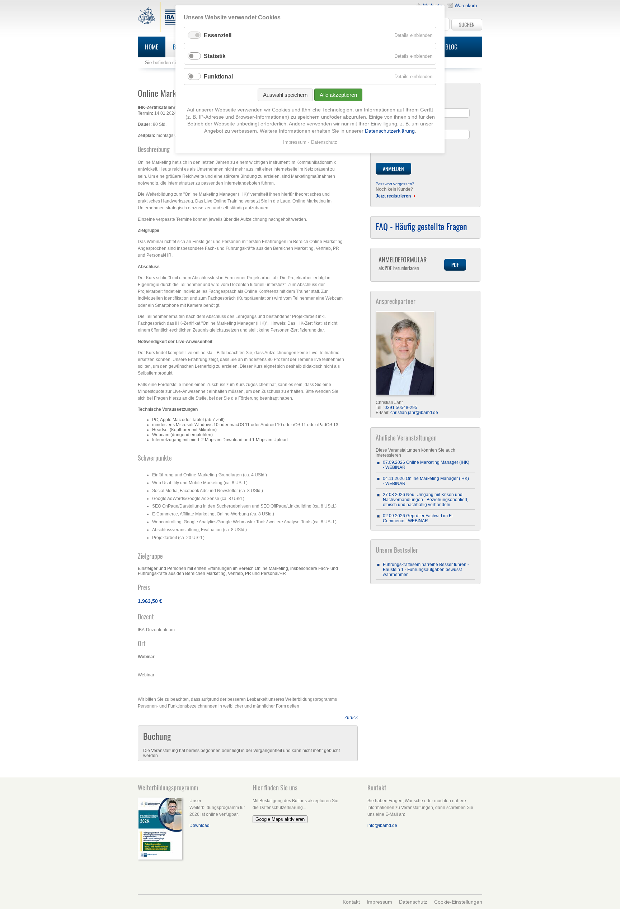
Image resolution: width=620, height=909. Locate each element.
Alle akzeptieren (338, 95)
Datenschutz (413, 902)
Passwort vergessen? (395, 184)
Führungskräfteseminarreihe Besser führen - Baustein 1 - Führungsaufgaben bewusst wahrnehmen (426, 569)
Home (151, 46)
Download (199, 825)
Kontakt (351, 902)
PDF (455, 264)
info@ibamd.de (382, 825)
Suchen (467, 24)
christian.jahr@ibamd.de (414, 412)
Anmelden (393, 168)
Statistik (215, 56)
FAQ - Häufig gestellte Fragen (421, 226)
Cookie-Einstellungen (458, 902)
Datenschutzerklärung (390, 131)
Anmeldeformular (403, 263)
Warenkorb (466, 5)
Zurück (351, 717)
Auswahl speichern (285, 95)
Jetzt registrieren (393, 196)
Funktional (218, 76)
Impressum (379, 902)
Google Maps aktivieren (280, 819)
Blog (451, 46)
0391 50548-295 (401, 407)
